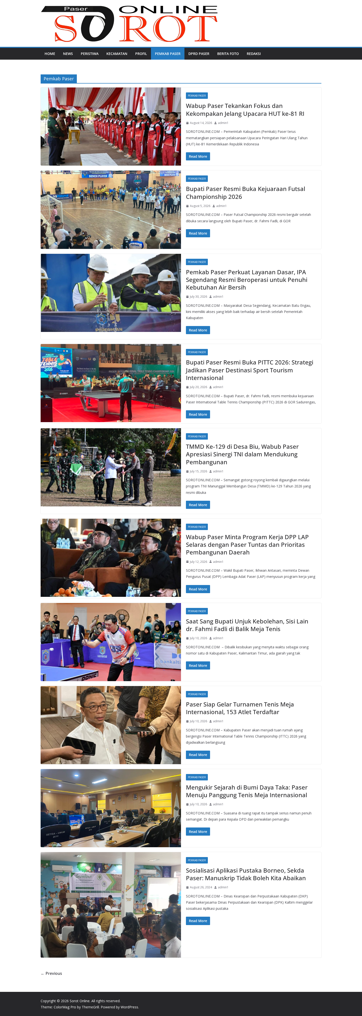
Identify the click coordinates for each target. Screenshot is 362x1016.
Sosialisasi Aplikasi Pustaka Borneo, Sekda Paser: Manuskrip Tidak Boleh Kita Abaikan (246, 874)
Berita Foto (228, 53)
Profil (141, 53)
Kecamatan (116, 53)
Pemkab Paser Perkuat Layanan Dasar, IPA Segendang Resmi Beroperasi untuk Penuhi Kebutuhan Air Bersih (246, 279)
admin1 (223, 123)
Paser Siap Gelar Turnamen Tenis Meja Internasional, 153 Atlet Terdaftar (240, 708)
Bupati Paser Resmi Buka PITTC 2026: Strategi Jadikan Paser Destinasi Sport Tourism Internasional (249, 369)
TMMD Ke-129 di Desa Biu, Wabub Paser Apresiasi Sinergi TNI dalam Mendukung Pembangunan (242, 454)
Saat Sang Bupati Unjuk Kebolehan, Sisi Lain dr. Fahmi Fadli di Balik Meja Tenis (247, 625)
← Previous (51, 973)
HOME (50, 53)
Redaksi (254, 53)
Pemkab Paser (168, 53)
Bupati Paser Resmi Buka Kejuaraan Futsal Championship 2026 (245, 192)
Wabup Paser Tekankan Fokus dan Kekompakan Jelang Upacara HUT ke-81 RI (245, 109)
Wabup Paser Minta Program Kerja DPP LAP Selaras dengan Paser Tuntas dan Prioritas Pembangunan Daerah (247, 544)
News (68, 53)
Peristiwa (90, 53)
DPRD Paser (198, 53)
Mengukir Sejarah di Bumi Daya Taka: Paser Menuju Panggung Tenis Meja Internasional (247, 791)
